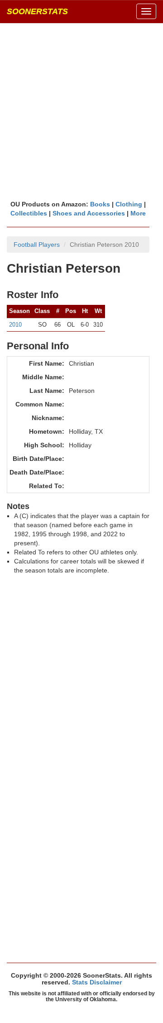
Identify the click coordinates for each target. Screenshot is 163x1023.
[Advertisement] (81, 111)
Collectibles (28, 213)
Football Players (37, 244)
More (138, 213)
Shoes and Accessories (89, 213)
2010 (15, 324)
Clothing (128, 204)
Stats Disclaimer (97, 982)
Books (100, 204)
